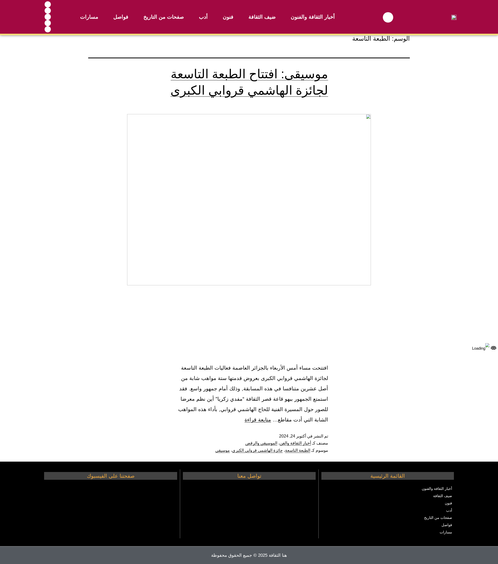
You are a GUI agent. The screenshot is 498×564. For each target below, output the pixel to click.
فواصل (120, 17)
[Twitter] (48, 23)
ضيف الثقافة (262, 17)
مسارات (89, 17)
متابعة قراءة (258, 419)
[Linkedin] (48, 29)
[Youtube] (48, 11)
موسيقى (222, 450)
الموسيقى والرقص (261, 443)
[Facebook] (48, 4)
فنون (228, 17)
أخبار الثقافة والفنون (313, 17)
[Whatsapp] (48, 17)
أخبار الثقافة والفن (295, 443)
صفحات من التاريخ (163, 17)
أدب (203, 17)
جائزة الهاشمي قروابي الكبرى (257, 450)
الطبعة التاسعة (297, 450)
